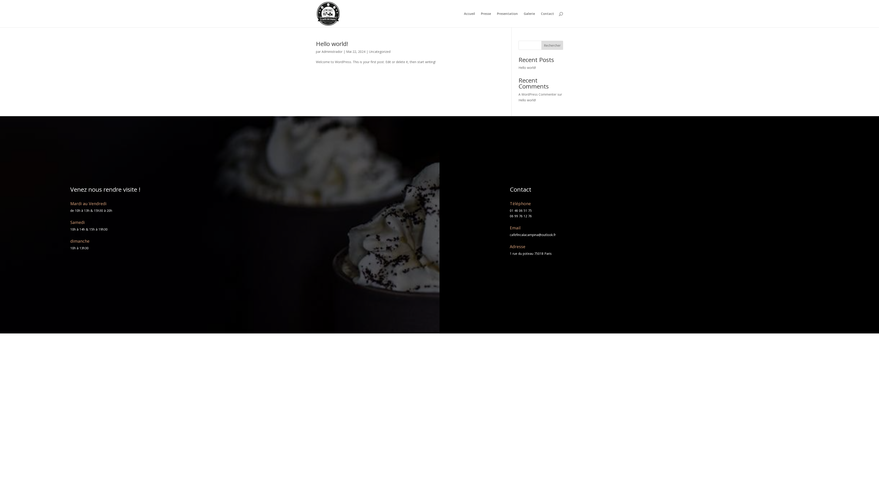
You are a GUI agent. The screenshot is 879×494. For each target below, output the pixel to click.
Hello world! (332, 44)
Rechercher (552, 45)
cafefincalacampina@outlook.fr (533, 235)
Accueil (469, 14)
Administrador (332, 51)
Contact (547, 14)
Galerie (529, 14)
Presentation (507, 14)
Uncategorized (380, 51)
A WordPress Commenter (537, 94)
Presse (486, 14)
